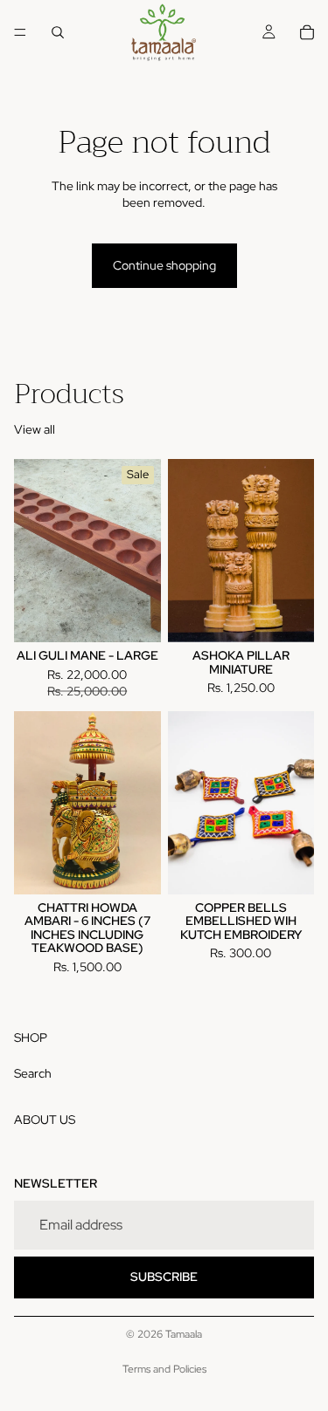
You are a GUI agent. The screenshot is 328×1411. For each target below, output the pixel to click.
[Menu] (20, 32)
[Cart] (307, 32)
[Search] (57, 32)
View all (34, 429)
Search (33, 1072)
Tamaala (183, 1334)
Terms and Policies (164, 1369)
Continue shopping (164, 265)
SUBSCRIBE (164, 1276)
